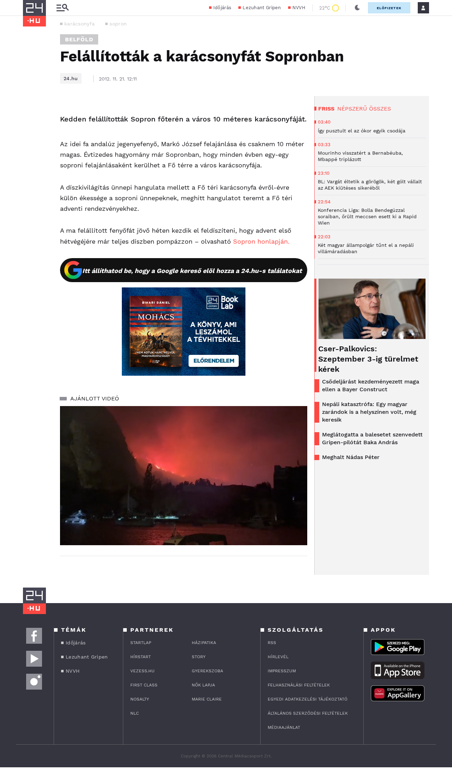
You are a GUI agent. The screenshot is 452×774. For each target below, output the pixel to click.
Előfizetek (389, 8)
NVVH (298, 7)
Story (199, 656)
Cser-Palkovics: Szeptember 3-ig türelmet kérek (368, 359)
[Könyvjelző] (30, 154)
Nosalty (139, 699)
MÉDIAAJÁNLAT (284, 727)
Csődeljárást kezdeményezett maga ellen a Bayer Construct (370, 385)
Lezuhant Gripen (262, 7)
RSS (272, 642)
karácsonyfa (79, 23)
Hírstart (140, 656)
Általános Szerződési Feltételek (308, 713)
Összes (380, 108)
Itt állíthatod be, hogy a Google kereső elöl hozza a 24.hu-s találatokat (192, 270)
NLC (134, 713)
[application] (183, 475)
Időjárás (222, 7)
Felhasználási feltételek (299, 685)
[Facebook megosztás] (30, 114)
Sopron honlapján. (261, 241)
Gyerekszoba (207, 670)
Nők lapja (203, 685)
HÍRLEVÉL (278, 656)
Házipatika (204, 642)
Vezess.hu (142, 670)
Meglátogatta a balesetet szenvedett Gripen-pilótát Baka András (372, 438)
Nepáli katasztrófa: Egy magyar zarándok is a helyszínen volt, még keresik (369, 412)
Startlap (140, 642)
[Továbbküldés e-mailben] (30, 133)
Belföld (79, 39)
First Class (143, 685)
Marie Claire (207, 699)
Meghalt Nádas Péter (351, 457)
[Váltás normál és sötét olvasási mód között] (357, 8)
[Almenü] (62, 8)
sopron (118, 23)
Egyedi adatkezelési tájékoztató (307, 699)
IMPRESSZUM (282, 670)
